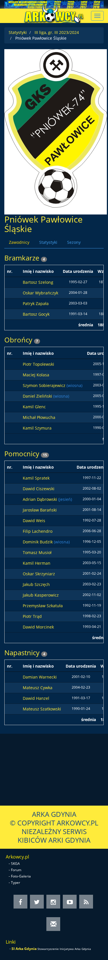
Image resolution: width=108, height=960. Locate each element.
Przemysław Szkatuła (43, 605)
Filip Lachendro (37, 531)
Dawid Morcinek (38, 627)
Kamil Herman (36, 563)
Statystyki (18, 32)
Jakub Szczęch (36, 584)
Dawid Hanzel (36, 698)
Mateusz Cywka (37, 687)
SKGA (15, 863)
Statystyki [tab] (48, 242)
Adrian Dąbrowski (40, 499)
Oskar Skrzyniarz (39, 573)
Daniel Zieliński (38, 396)
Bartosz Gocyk (36, 314)
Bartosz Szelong (38, 282)
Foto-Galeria (21, 876)
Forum (16, 869)
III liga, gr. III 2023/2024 (57, 32)
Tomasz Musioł (37, 552)
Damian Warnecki (40, 677)
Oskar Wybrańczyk (40, 293)
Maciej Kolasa (36, 375)
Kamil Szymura (37, 428)
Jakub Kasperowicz (41, 595)
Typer (15, 882)
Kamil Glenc (34, 406)
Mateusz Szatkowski (42, 709)
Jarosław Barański (40, 510)
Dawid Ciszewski (38, 488)
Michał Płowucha (39, 417)
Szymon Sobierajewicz (45, 385)
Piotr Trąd (32, 616)
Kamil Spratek (36, 478)
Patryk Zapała (36, 303)
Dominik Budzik (38, 542)
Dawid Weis (34, 520)
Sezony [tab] (74, 242)
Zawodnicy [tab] (19, 242)
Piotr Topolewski (38, 364)
